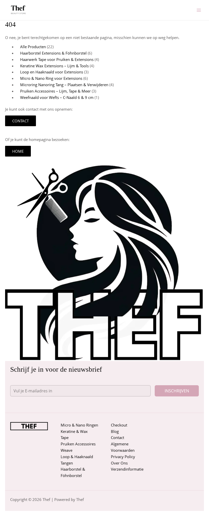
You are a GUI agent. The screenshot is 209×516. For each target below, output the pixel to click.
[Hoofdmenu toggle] (199, 10)
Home (18, 151)
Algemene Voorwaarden (123, 447)
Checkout (119, 425)
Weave (66, 450)
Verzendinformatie (127, 469)
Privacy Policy (123, 456)
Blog (115, 431)
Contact (20, 120)
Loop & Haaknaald (77, 456)
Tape (65, 437)
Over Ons (119, 463)
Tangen (67, 463)
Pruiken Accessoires (78, 443)
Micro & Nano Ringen (79, 425)
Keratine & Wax (74, 431)
